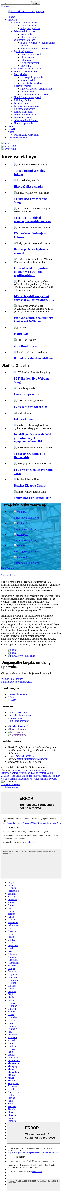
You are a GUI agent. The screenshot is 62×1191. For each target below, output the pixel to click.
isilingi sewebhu (28, 25)
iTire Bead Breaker (26, 346)
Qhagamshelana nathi (18, 137)
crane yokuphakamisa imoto (34, 94)
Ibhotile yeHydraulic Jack (42, 775)
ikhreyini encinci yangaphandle (36, 88)
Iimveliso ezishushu (21, 770)
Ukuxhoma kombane (24, 39)
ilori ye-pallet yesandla (31, 77)
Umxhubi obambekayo (25, 114)
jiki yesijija (25, 65)
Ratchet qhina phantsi (25, 109)
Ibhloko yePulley (22, 100)
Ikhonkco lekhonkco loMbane (33, 358)
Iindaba (11, 126)
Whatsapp (13, 787)
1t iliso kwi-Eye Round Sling (32, 497)
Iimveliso (12, 19)
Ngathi (11, 132)
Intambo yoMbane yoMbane (15, 773)
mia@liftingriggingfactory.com (32, 758)
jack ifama (25, 60)
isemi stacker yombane (31, 83)
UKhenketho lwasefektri (26, 134)
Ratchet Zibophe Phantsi (30, 485)
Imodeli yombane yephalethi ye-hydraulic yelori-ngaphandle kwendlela (32, 438)
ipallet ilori (21, 333)
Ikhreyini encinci (22, 86)
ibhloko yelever (28, 37)
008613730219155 (25, 756)
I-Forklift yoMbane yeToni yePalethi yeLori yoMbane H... (34, 298)
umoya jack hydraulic (31, 54)
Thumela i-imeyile (10, 784)
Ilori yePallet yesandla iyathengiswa (30, 777)
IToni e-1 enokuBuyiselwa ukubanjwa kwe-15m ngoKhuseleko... (31, 271)
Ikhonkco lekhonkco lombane (35, 48)
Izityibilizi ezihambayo (25, 71)
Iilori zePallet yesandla (28, 186)
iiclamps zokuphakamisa (26, 120)
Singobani (9, 575)
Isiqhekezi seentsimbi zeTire (28, 68)
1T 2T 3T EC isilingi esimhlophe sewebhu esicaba (32, 219)
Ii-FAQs (12, 129)
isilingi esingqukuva (30, 28)
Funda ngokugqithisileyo (26, 517)
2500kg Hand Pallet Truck (14, 775)
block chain (26, 34)
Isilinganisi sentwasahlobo (27, 106)
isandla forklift (27, 80)
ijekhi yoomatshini (29, 62)
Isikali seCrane (21, 103)
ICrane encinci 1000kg (45, 778)
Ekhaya (11, 16)
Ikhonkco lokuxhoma (24, 31)
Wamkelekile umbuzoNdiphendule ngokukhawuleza (16, 680)
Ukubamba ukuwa (23, 117)
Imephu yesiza (41, 770)
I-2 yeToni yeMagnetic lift (30, 406)
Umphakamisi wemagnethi (27, 97)
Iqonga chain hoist (23, 111)
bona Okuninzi (8, 568)
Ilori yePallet (20, 74)
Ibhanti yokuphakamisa (25, 22)
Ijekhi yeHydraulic (23, 51)
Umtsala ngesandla (23, 123)
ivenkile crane (27, 91)
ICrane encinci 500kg (42, 773)
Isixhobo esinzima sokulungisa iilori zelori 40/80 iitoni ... (34, 319)
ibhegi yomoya (27, 57)
